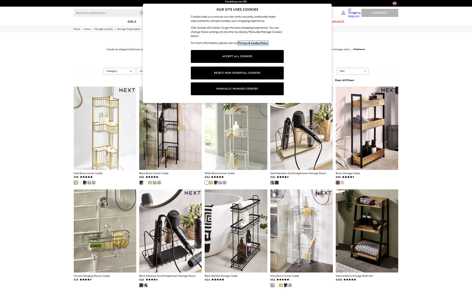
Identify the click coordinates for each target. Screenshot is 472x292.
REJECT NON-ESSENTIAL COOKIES (237, 72)
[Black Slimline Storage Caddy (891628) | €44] (236, 231)
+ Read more (359, 49)
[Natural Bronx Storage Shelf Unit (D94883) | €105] (367, 231)
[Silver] (94, 182)
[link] (343, 13)
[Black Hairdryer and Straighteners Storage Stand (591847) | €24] (170, 231)
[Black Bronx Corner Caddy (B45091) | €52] (170, 128)
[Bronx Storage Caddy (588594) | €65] (367, 128)
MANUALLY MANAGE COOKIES (237, 88)
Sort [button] (342, 71)
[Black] (84, 182)
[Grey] (89, 182)
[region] (237, 53)
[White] (80, 182)
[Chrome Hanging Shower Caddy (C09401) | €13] (105, 231)
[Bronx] (338, 182)
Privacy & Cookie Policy (253, 43)
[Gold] (76, 182)
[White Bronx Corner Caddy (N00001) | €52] (236, 128)
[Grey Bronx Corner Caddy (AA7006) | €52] (301, 231)
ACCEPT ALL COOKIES (237, 56)
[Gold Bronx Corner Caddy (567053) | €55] (105, 128)
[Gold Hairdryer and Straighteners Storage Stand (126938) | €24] (301, 128)
